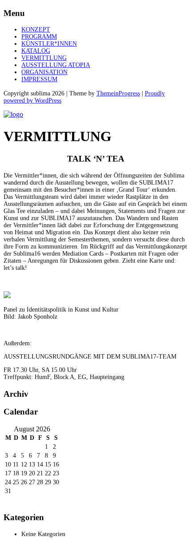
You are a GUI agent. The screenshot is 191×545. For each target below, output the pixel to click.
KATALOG (35, 50)
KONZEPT (35, 29)
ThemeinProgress (118, 93)
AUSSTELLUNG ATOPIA (55, 65)
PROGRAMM (39, 36)
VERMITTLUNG (44, 58)
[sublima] (13, 114)
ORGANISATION (44, 72)
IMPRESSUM (39, 79)
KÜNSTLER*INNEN (49, 43)
